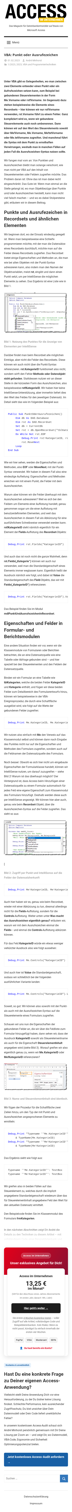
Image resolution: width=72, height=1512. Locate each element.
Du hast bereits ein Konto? (38, 1348)
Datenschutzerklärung (36, 1496)
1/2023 (11, 64)
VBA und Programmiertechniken (39, 64)
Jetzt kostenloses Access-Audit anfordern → (35, 1459)
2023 (19, 64)
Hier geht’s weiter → (36, 1308)
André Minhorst (34, 60)
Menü (15, 42)
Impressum (36, 1503)
